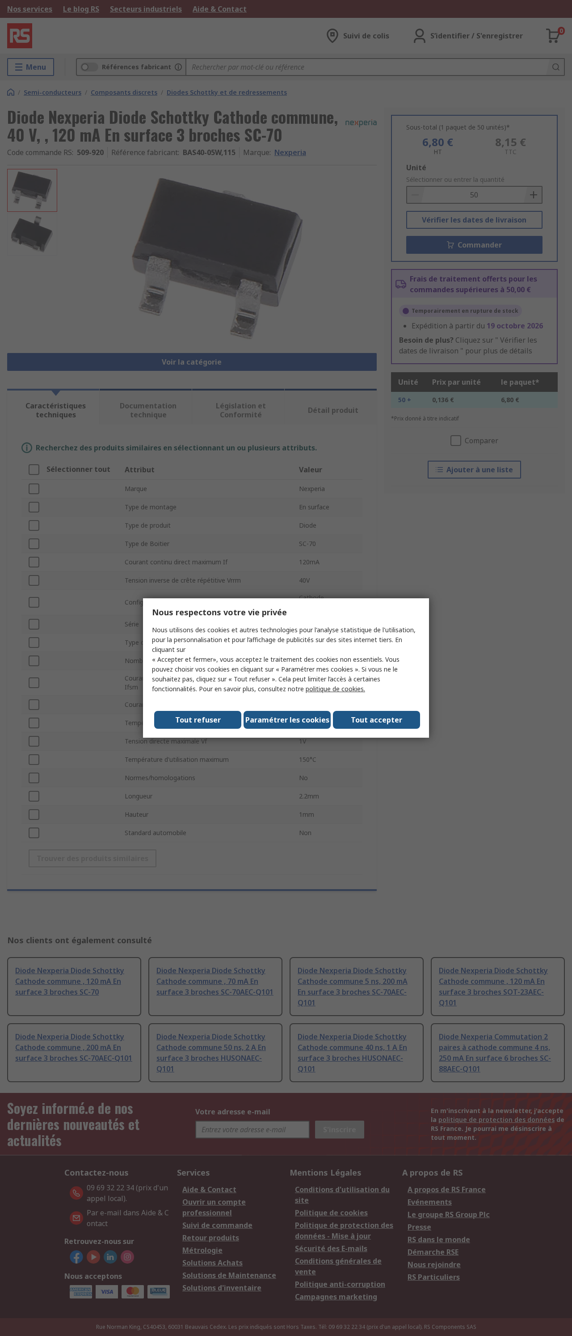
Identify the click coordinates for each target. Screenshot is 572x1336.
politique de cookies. (335, 689)
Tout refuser (198, 720)
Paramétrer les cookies (287, 720)
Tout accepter (376, 720)
